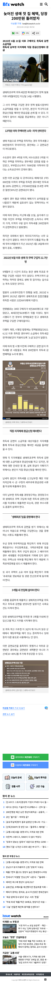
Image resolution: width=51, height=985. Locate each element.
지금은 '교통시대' (11, 952)
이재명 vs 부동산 (11, 921)
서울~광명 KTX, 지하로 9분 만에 (31, 956)
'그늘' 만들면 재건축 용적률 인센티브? (22, 906)
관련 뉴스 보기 (9, 714)
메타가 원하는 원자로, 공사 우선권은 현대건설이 (27, 892)
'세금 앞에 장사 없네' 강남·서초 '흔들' (22, 896)
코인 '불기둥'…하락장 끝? (17, 817)
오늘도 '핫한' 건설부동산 (14, 937)
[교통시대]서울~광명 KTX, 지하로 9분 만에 (25, 831)
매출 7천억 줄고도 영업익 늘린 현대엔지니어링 (26, 872)
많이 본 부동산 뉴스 (11, 856)
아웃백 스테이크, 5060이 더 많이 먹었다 (23, 836)
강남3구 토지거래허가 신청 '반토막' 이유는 (25, 867)
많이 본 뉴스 (9, 796)
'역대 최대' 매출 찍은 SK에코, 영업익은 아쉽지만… (28, 901)
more (46, 916)
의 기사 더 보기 (14, 708)
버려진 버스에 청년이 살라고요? (20, 882)
